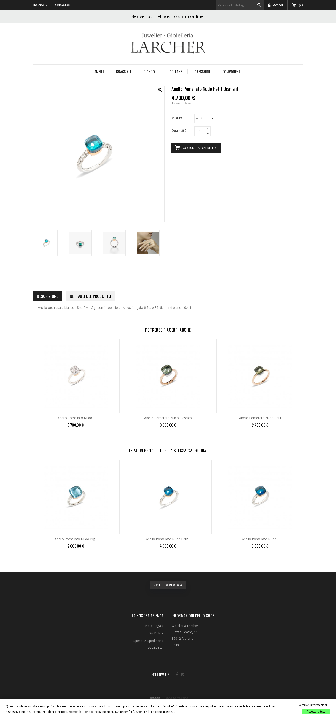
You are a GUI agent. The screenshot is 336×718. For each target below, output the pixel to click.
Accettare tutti (316, 711)
